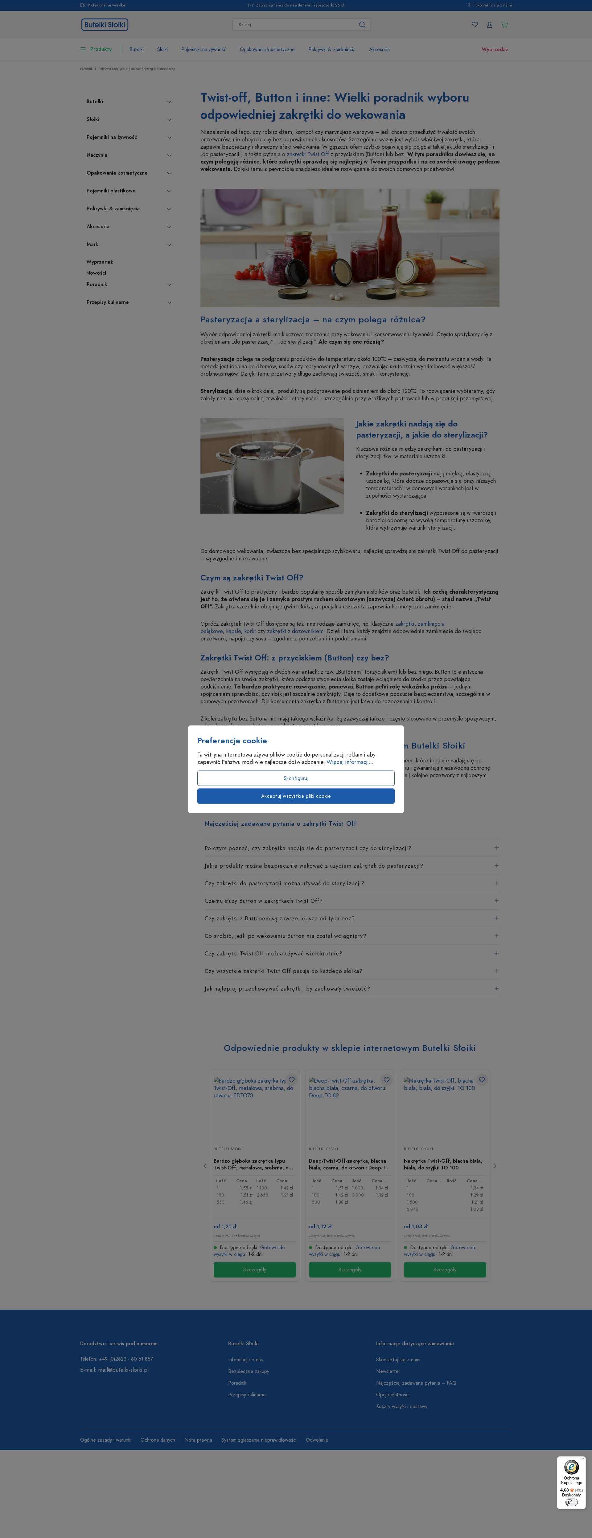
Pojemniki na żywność (112, 137)
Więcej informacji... (350, 761)
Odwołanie (317, 1440)
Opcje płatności (392, 1394)
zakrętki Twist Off (308, 154)
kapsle (233, 631)
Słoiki (93, 119)
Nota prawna (198, 1440)
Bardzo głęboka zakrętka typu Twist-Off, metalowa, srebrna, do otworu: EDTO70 (253, 1164)
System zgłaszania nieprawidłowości (259, 1440)
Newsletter (388, 1371)
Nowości (96, 273)
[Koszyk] (504, 24)
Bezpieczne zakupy (248, 1371)
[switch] (571, 1502)
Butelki (95, 101)
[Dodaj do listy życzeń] (292, 1080)
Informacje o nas (245, 1359)
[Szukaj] (362, 24)
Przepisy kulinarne (108, 302)
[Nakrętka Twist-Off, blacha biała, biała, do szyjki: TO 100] (445, 1108)
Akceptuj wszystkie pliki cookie (296, 796)
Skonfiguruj (296, 778)
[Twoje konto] (489, 24)
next (495, 1165)
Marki (93, 244)
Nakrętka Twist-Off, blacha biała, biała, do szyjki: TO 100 (443, 1164)
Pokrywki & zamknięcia (113, 208)
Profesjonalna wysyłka (106, 5)
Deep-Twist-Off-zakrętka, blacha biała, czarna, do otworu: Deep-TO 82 (349, 1164)
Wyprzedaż (99, 262)
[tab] (352, 848)
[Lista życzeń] (474, 24)
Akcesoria (98, 226)
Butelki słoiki (228, 1149)
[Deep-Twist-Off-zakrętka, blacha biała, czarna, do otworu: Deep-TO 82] (350, 1108)
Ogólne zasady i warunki (105, 1440)
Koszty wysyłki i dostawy (401, 1406)
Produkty (101, 49)
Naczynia (97, 155)
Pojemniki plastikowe (111, 191)
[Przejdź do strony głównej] (105, 24)
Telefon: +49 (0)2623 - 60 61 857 (116, 1359)
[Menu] (582, 1460)
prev (205, 1165)
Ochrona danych (158, 1440)
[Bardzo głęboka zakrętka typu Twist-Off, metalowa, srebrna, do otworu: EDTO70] (255, 1108)
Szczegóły (254, 1269)
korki (250, 631)
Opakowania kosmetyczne (117, 173)
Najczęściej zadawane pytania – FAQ (416, 1383)
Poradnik (97, 284)
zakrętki (404, 624)
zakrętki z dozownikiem (295, 631)
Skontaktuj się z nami (493, 5)
